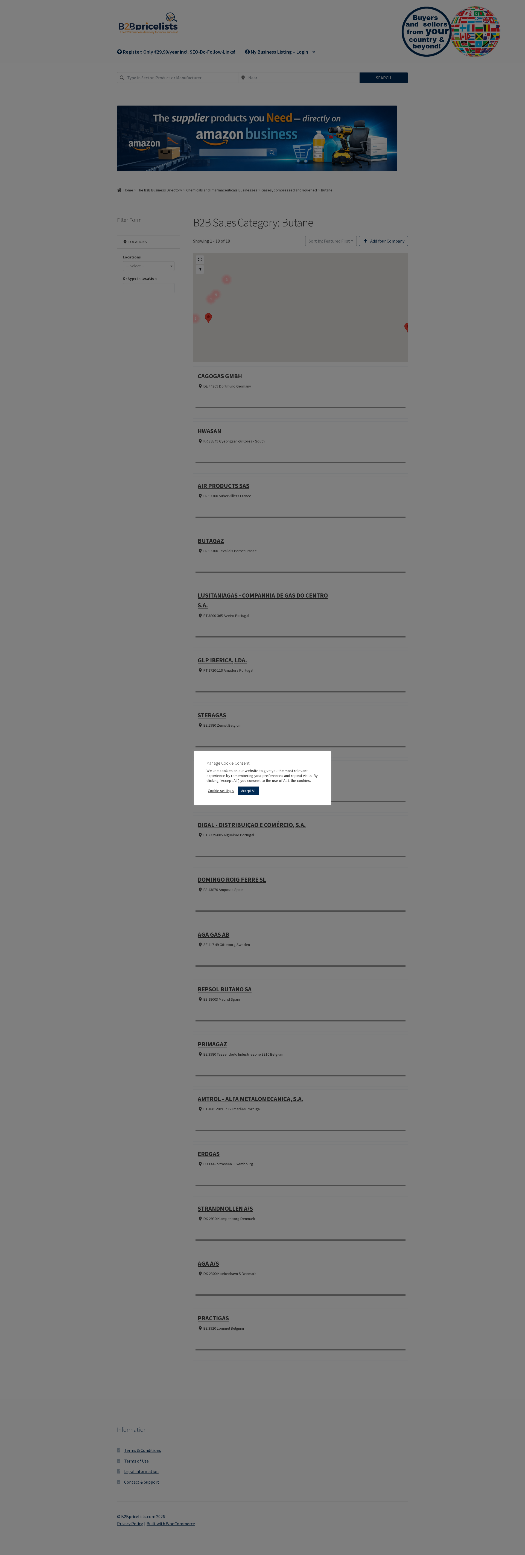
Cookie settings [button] (221, 790)
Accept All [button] (248, 790)
